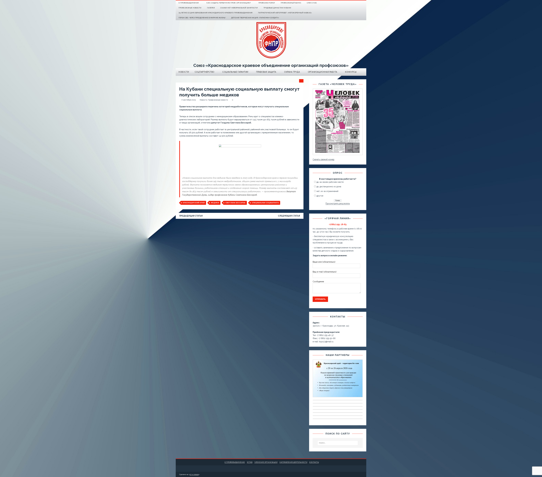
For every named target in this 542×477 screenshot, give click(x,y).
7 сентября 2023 (188, 100)
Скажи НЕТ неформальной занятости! (239, 8)
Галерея (211, 8)
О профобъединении (235, 462)
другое (319, 196)
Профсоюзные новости (190, 8)
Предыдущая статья (191, 216)
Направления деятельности (293, 462)
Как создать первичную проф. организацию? (228, 3)
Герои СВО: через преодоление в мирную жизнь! (202, 18)
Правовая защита (266, 72)
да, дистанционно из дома (328, 186)
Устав (250, 462)
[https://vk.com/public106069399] (363, 2)
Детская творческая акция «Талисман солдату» (255, 18)
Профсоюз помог (266, 3)
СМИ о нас (312, 3)
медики (215, 203)
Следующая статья (289, 216)
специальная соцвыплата (265, 203)
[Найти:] (337, 443)
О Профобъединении (189, 3)
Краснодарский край (194, 203)
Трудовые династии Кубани (277, 8)
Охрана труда (292, 72)
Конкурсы (350, 72)
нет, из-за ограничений (327, 191)
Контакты (314, 462)
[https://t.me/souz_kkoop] (358, 2)
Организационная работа (322, 72)
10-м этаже (194, 474)
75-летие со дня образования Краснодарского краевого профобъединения (216, 13)
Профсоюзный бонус (291, 3)
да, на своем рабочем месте (330, 182)
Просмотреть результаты (337, 203)
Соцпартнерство (204, 72)
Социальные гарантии (235, 72)
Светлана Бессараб (235, 203)
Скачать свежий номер (323, 159)
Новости (184, 72)
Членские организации (265, 462)
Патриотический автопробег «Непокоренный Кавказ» (285, 13)
